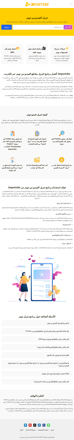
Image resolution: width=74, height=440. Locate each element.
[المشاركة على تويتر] (39, 425)
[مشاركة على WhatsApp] (48, 425)
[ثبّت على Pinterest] (30, 425)
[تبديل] (68, 323)
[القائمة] (71, 4)
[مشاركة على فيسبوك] (43, 425)
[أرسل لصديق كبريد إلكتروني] (34, 425)
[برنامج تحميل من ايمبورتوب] (37, 4)
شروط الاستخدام (31, 430)
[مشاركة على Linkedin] (25, 425)
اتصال (21, 430)
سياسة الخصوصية (43, 430)
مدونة (52, 430)
